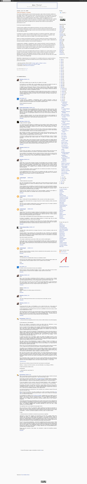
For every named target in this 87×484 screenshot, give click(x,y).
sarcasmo (61, 46)
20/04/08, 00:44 (26, 159)
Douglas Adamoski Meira (24, 107)
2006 (62, 183)
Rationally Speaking (62, 238)
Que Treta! (37, 5)
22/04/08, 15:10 (26, 287)
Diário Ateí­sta (61, 202)
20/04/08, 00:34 (26, 147)
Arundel (60, 193)
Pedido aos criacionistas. (65, 170)
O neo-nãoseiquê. (64, 172)
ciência (60, 27)
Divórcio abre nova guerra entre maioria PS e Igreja (31, 64)
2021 (62, 67)
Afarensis (61, 223)
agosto (63, 94)
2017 (62, 73)
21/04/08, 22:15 (23, 266)
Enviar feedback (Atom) (25, 474)
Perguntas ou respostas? (65, 163)
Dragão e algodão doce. (65, 164)
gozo (60, 36)
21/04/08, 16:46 (26, 256)
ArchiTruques (61, 191)
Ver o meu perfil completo (63, 253)
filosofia (60, 40)
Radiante (60, 213)
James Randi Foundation (63, 229)
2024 (62, 62)
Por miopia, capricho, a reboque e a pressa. (38, 63)
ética (60, 32)
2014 (62, 77)
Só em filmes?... (64, 134)
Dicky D (62, 175)
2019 (62, 70)
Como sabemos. (64, 136)
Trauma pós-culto (23, 361)
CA (20, 98)
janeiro (63, 180)
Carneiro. (62, 149)
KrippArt (60, 207)
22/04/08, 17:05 (26, 295)
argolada (60, 44)
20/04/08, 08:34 (30, 177)
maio (63, 99)
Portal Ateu (61, 211)
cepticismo (61, 28)
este (41, 450)
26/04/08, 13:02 (28, 374)
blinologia (61, 50)
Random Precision (62, 214)
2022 (62, 65)
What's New (61, 246)
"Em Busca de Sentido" (37, 395)
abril (62, 100)
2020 (62, 68)
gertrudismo (61, 54)
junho (63, 97)
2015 (62, 76)
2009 (62, 85)
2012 (62, 80)
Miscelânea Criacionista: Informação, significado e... (65, 159)
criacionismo (61, 35)
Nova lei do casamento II (30, 65)
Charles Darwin (62, 226)
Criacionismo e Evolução (63, 198)
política (60, 31)
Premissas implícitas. (65, 173)
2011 (62, 82)
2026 (62, 59)
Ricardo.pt (61, 217)
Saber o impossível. (64, 143)
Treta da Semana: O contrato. (24, 12)
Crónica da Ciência (62, 199)
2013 (62, 79)
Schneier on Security (63, 242)
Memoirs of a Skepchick (63, 230)
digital (60, 42)
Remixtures (61, 215)
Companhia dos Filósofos (63, 197)
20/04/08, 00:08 (27, 121)
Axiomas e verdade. (64, 140)
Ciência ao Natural (62, 195)
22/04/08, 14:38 (26, 275)
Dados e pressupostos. (65, 114)
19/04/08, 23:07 (23, 98)
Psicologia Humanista (40, 378)
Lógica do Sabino (62, 210)
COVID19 (61, 52)
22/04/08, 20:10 (28, 318)
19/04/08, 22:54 (26, 79)
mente (60, 48)
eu (59, 38)
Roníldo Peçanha (64, 142)
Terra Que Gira (62, 218)
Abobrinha (22, 79)
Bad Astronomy (62, 225)
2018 (62, 71)
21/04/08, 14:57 (32, 227)
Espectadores (61, 203)
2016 (62, 74)
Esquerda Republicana (63, 205)
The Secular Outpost (63, 243)
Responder (21, 95)
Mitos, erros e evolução (65, 126)
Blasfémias (61, 194)
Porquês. (62, 107)
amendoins (61, 34)
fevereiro (63, 178)
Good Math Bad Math (63, 227)
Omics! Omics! (62, 234)
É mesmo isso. (64, 161)
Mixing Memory (62, 233)
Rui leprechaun (22, 318)
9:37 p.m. (26, 68)
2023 (62, 64)
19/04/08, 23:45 (32, 107)
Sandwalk (61, 241)
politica (60, 51)
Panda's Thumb (62, 235)
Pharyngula (61, 237)
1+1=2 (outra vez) (64, 145)
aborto (60, 43)
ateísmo (60, 39)
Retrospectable (62, 239)
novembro (63, 89)
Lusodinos (61, 209)
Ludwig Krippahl (23, 177)
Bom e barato (63, 133)
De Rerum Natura (62, 201)
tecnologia (61, 47)
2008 (62, 87)
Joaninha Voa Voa (62, 206)
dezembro (63, 88)
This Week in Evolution (63, 245)
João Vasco (22, 121)
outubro (63, 91)
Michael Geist (61, 231)
